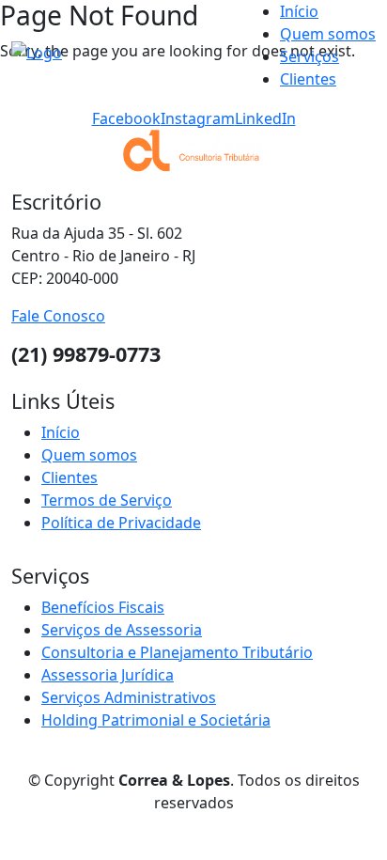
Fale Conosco (58, 315)
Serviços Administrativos (128, 697)
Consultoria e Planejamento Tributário (177, 652)
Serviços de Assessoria (121, 629)
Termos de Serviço (106, 500)
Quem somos (328, 33)
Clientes (308, 79)
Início (299, 11)
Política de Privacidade (121, 522)
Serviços (309, 56)
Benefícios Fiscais (102, 607)
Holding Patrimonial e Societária (156, 720)
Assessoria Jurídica (107, 675)
